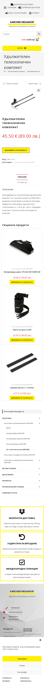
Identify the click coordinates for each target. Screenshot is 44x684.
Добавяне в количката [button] (22, 282)
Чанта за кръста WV (22, 330)
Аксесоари (6, 418)
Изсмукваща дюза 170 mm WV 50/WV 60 (22, 272)
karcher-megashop (22, 22)
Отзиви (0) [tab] (22, 182)
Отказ (22, 665)
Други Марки (7, 475)
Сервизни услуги (9, 493)
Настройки (22, 672)
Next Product (33, 84)
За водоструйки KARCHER (15, 433)
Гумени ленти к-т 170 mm (22, 388)
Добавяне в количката (16, 150)
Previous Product (12, 84)
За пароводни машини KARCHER (18, 439)
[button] (40, 640)
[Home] (5, 71)
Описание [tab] (22, 177)
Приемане (22, 659)
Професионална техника (13, 487)
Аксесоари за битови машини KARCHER (18, 423)
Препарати (6, 481)
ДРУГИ (8, 428)
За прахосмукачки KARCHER (16, 444)
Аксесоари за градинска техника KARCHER (19, 455)
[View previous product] (4, 83)
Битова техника (9, 468)
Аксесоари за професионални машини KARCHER (18, 461)
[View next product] (40, 83)
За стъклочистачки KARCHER (23, 162)
